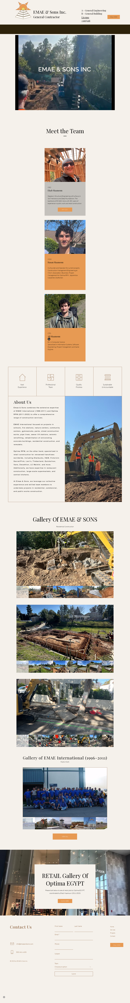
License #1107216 (85, 19)
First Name (58, 926)
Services (112, 930)
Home (112, 926)
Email (57, 934)
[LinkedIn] (49, 339)
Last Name (78, 926)
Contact (112, 936)
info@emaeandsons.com (24, 944)
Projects (112, 933)
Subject (57, 953)
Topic (56, 963)
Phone (57, 944)
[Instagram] (4, 997)
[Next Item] (110, 558)
